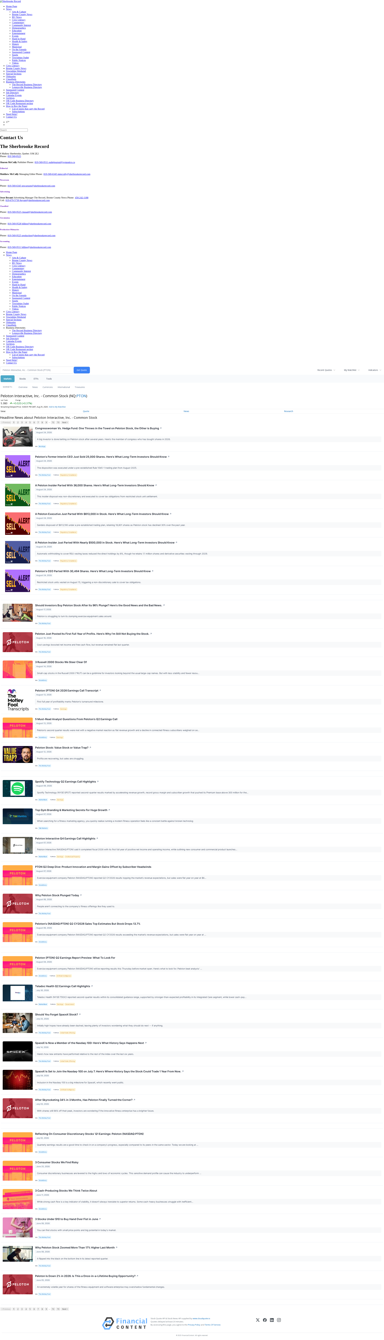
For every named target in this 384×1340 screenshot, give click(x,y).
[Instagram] (279, 1323)
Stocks (22, 378)
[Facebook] (265, 1323)
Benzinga (42, 446)
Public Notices (19, 60)
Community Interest (21, 25)
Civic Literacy (19, 20)
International (64, 387)
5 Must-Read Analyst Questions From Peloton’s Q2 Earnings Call (76, 719)
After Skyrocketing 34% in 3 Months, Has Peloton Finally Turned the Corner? (85, 1099)
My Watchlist (350, 370)
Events (15, 36)
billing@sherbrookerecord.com (36, 223)
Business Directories (15, 82)
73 (58, 422)
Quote (86, 411)
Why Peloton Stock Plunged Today (58, 895)
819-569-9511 (42, 162)
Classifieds (11, 79)
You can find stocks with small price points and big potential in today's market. (77, 1230)
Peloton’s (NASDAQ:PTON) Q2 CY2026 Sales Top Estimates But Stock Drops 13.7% (87, 923)
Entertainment (18, 33)
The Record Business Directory (27, 84)
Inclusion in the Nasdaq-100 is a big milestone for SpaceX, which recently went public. (80, 1082)
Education (17, 30)
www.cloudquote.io (201, 1318)
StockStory (42, 680)
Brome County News (22, 14)
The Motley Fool (44, 475)
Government (69, 1004)
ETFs (36, 378)
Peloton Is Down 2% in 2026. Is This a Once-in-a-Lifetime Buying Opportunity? (86, 1276)
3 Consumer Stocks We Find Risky (56, 1162)
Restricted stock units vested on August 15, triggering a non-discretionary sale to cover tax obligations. (89, 582)
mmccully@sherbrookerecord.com (74, 174)
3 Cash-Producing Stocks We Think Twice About (66, 1190)
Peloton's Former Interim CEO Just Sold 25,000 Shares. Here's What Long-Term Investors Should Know (102, 456)
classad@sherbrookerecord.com (37, 212)
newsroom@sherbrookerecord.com (38, 186)
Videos (15, 63)
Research (288, 411)
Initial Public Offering (67, 1033)
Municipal (17, 47)
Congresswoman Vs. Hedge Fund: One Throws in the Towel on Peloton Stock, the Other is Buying (98, 428)
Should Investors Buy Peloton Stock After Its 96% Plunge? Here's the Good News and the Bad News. (100, 605)
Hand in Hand (19, 38)
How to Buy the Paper (16, 106)
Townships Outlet (20, 57)
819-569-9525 (15, 212)
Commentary (18, 22)
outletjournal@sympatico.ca (62, 162)
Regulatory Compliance (68, 475)
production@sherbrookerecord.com (38, 235)
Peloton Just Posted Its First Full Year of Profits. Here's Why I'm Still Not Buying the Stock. (93, 633)
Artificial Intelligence (64, 976)
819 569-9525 (14, 156)
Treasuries (80, 387)
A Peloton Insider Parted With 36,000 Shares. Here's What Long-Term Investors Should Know (96, 485)
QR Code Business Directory (20, 100)
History (15, 44)
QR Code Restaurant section (19, 103)
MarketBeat (43, 800)
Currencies (48, 387)
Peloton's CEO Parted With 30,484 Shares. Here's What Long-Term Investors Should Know (94, 571)
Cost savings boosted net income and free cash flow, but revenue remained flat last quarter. (83, 644)
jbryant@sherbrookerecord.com (35, 200)
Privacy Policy (194, 1324)
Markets (8, 378)
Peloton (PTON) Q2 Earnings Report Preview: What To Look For (75, 957)
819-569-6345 (51, 174)
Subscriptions (18, 111)
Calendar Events (14, 95)
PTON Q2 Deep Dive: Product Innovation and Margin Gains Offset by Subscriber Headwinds (93, 866)
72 (53, 422)
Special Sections (13, 73)
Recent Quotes (324, 370)
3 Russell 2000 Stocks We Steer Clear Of (61, 662)
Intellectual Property (72, 856)
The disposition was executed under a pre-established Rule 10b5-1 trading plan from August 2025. (87, 468)
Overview (22, 387)
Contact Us (11, 117)
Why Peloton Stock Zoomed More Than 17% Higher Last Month (76, 1247)
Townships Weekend (16, 71)
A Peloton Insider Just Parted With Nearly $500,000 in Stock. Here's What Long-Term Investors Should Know (106, 542)
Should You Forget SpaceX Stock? (58, 1014)
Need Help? (11, 114)
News (9, 9)
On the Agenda (19, 49)
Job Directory (12, 92)
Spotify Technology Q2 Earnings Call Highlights (67, 781)
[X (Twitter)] (258, 1323)
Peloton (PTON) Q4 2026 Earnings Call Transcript (68, 690)
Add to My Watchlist (57, 407)
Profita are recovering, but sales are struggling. (61, 758)
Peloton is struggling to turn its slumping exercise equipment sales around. (74, 616)
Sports (15, 55)
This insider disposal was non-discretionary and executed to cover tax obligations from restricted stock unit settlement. (97, 496)
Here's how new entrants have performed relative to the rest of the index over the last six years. (86, 1054)
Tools (49, 378)
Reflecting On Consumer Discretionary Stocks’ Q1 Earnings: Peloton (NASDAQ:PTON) (89, 1133)
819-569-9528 (15, 223)
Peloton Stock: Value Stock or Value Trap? (63, 747)
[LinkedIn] (272, 1323)
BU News (17, 17)
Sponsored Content (21, 52)
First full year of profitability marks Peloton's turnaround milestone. (70, 701)
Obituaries (11, 76)
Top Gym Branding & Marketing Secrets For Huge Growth (72, 810)
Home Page (11, 6)
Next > (65, 422)
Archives (10, 98)
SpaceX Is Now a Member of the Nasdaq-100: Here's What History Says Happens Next (91, 1043)
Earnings (63, 709)
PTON (81, 395)
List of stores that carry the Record (28, 109)
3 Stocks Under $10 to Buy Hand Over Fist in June (68, 1219)
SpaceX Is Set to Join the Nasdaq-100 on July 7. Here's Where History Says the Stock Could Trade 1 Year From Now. (109, 1071)
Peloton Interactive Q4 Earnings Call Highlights (66, 838)
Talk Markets (43, 828)
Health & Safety (19, 41)
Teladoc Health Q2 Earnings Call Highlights (64, 986)
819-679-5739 (13, 200)
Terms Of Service (212, 1324)
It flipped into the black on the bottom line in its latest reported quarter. (73, 1258)
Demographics (19, 28)
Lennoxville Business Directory (27, 87)
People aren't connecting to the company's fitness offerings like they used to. (76, 906)
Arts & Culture (19, 11)
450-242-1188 (81, 197)
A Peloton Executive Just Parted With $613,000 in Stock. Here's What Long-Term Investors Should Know (103, 514)
